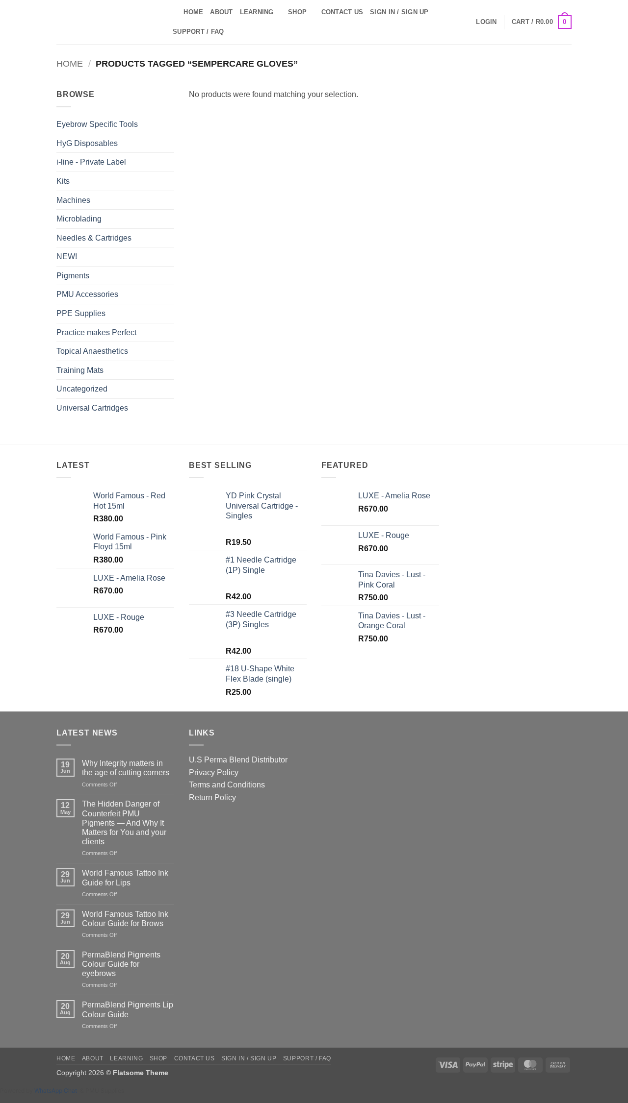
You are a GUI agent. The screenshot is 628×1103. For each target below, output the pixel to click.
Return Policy (212, 797)
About (221, 12)
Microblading (79, 219)
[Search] (173, 12)
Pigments (72, 275)
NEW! (66, 256)
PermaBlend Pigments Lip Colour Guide (127, 1009)
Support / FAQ (198, 31)
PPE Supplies (80, 313)
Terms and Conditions (227, 785)
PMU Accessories (87, 294)
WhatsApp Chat (57, 1090)
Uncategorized (81, 389)
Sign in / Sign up (399, 12)
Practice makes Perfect (96, 332)
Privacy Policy (213, 772)
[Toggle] (168, 219)
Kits (63, 181)
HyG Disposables (87, 143)
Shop (297, 12)
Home (193, 12)
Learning (257, 12)
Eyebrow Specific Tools (97, 124)
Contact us (342, 12)
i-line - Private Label (91, 162)
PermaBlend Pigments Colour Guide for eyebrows (121, 964)
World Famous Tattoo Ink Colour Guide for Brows (125, 919)
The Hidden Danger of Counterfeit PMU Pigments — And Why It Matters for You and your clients (124, 823)
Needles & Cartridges (93, 238)
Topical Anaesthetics (92, 351)
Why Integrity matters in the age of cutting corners (125, 768)
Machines (73, 200)
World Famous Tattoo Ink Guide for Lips (125, 877)
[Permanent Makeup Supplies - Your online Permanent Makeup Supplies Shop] (105, 22)
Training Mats (80, 370)
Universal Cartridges (92, 408)
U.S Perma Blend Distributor (238, 760)
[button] (486, 22)
